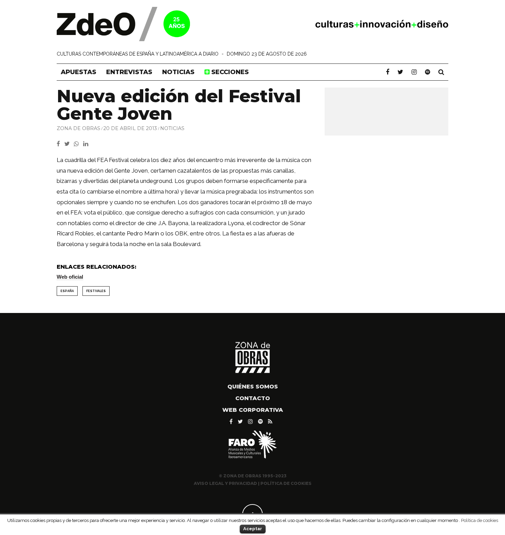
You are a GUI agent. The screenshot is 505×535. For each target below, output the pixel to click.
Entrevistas (129, 72)
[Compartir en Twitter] (69, 143)
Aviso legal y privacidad (225, 483)
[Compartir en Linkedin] (87, 143)
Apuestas (78, 72)
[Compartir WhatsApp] (78, 143)
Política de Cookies (286, 483)
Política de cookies (479, 520)
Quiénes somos (252, 386)
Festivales (96, 291)
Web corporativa (252, 410)
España (67, 291)
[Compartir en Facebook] (60, 143)
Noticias (178, 72)
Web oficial (70, 277)
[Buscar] (441, 72)
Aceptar (252, 528)
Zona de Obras (78, 128)
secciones (229, 72)
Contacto (252, 398)
